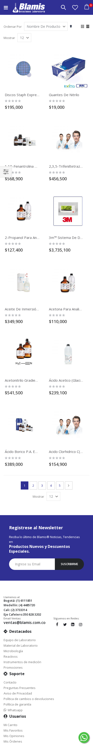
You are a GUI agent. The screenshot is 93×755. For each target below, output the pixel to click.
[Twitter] (64, 624)
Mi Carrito (10, 725)
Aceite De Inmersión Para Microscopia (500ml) (43, 309)
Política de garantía (17, 704)
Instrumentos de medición (22, 662)
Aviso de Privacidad (18, 693)
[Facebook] (57, 624)
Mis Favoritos (13, 730)
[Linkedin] (72, 624)
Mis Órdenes (13, 741)
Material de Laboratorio (21, 645)
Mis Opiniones (14, 736)
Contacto (10, 682)
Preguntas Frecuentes (20, 688)
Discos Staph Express (23, 94)
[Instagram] (80, 624)
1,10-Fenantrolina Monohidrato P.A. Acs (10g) (42, 166)
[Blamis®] (29, 7)
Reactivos (11, 656)
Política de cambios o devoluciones (29, 699)
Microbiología (13, 651)
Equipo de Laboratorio (20, 640)
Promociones (13, 667)
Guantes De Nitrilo (64, 94)
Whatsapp (14, 710)
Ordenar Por (13, 26)
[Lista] (87, 27)
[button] (75, 7)
